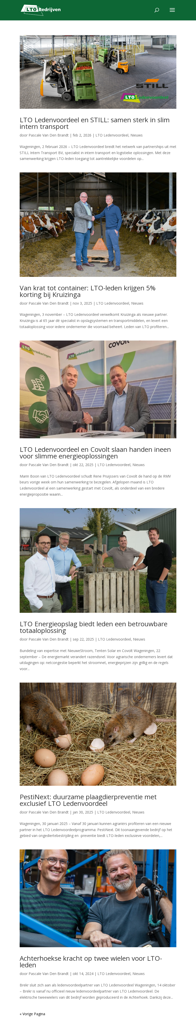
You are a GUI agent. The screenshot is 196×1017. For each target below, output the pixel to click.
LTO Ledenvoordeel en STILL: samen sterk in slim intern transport (95, 123)
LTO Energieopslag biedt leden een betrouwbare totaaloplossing (93, 627)
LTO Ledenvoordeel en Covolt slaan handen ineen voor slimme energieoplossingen (95, 452)
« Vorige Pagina (32, 1013)
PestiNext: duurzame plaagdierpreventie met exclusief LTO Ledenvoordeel (88, 800)
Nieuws (136, 135)
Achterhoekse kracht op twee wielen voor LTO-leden (91, 961)
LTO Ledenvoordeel (111, 135)
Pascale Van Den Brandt (49, 135)
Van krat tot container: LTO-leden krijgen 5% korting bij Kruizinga (87, 291)
